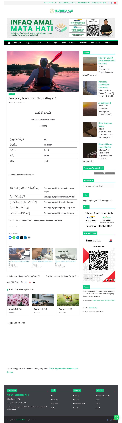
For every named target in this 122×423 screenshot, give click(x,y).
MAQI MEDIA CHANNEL (84, 3)
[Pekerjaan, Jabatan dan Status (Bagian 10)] (19, 254)
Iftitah (52, 396)
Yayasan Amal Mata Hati (50, 3)
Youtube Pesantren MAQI (99, 3)
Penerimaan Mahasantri (103, 396)
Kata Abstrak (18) (15, 309)
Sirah (64, 43)
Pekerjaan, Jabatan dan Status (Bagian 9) (61, 276)
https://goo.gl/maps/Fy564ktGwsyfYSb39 (104, 300)
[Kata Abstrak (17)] (43, 296)
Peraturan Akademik (79, 404)
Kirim (86, 195)
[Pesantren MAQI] (9, 43)
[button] (22, 43)
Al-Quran (29, 43)
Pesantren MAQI (21, 102)
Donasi (98, 400)
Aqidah (49, 43)
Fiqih (55, 43)
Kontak (107, 43)
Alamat (98, 408)
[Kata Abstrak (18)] (18, 296)
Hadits (39, 43)
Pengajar (76, 400)
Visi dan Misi (54, 400)
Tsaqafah (72, 43)
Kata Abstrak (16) (65, 309)
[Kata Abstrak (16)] (68, 296)
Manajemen (54, 404)
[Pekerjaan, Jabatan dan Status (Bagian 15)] (66, 254)
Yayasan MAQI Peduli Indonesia (67, 3)
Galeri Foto (76, 408)
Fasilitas (53, 408)
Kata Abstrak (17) (40, 309)
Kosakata (11, 93)
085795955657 (93, 308)
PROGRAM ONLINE (95, 43)
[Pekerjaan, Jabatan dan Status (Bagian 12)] (42, 254)
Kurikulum (76, 396)
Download (83, 43)
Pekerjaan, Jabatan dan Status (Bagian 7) (24, 276)
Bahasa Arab (17, 43)
